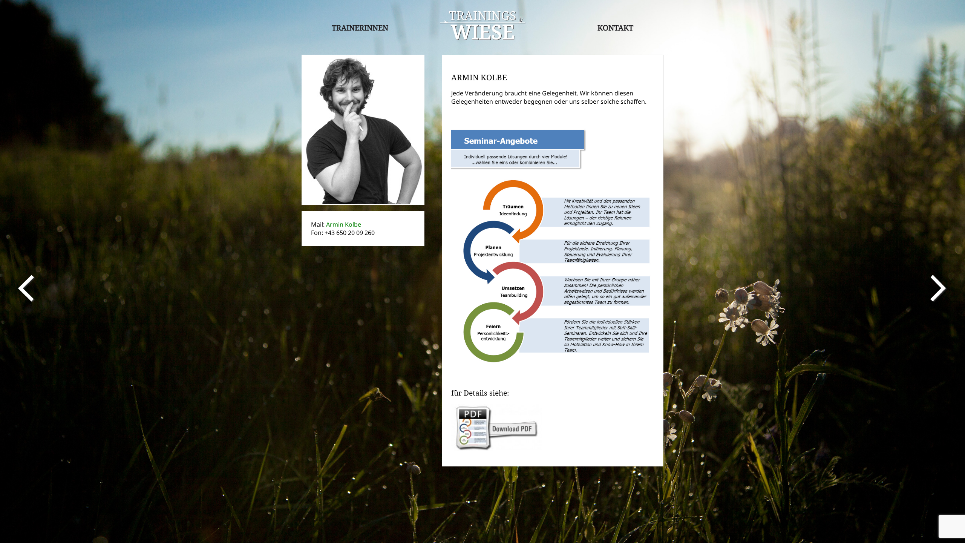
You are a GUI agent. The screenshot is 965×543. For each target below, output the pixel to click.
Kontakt (615, 28)
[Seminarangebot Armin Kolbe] (496, 408)
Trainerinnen (360, 28)
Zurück (25, 288)
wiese (482, 26)
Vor (939, 288)
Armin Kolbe (343, 224)
